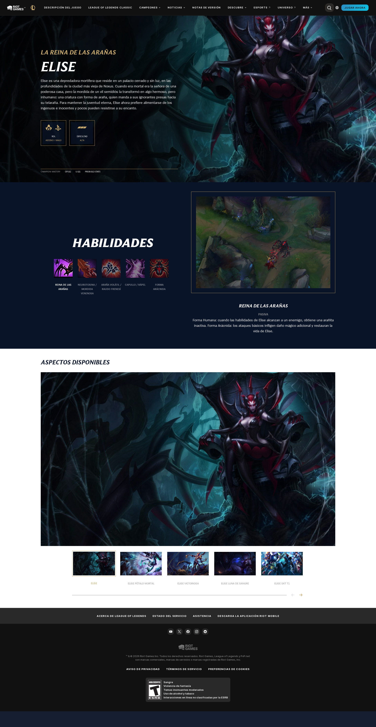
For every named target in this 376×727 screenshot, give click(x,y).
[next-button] (301, 595)
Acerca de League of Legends (121, 615)
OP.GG (68, 172)
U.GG (78, 172)
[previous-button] (293, 595)
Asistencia (202, 615)
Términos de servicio (184, 669)
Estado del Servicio (170, 615)
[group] (111, 277)
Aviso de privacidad (143, 669)
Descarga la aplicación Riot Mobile (248, 615)
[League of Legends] (33, 8)
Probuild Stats (92, 172)
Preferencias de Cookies (229, 669)
